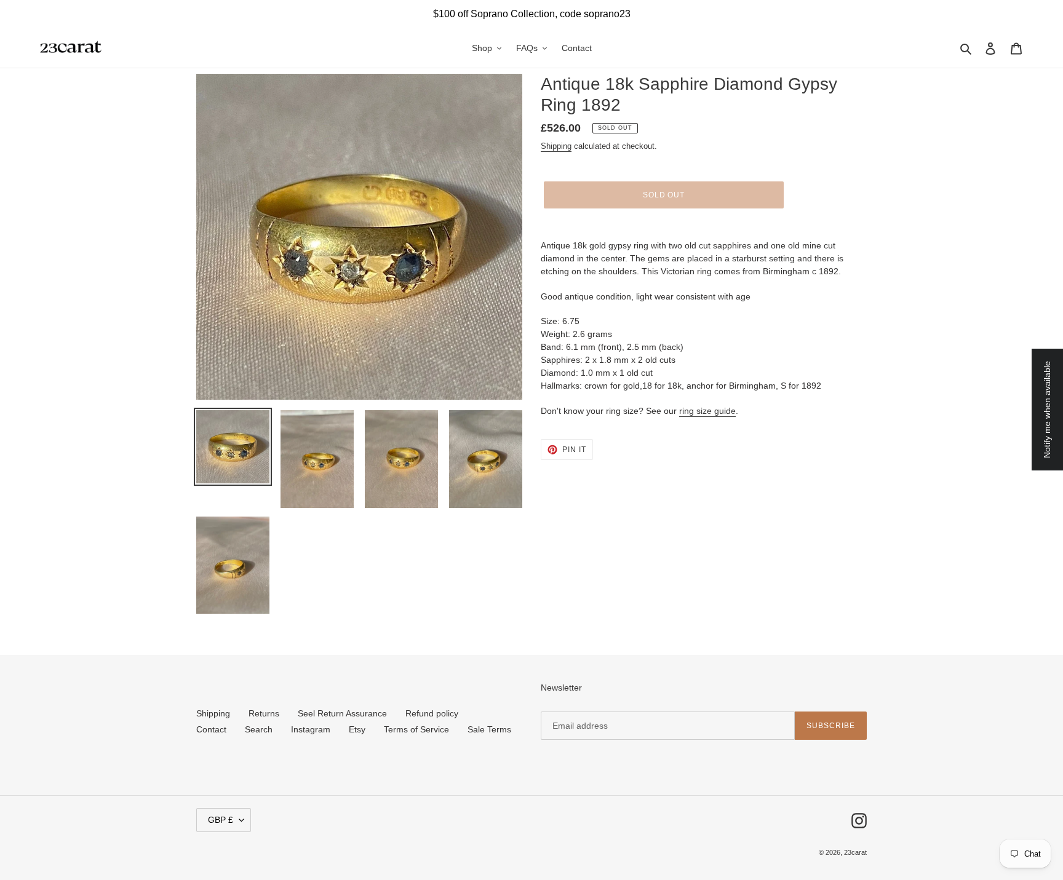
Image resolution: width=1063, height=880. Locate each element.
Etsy (357, 729)
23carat (855, 852)
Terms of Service (416, 729)
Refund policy (431, 713)
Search (259, 729)
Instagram (310, 729)
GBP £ (220, 820)
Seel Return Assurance (342, 713)
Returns (264, 713)
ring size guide (707, 411)
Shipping (556, 146)
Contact (211, 729)
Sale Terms (489, 729)
